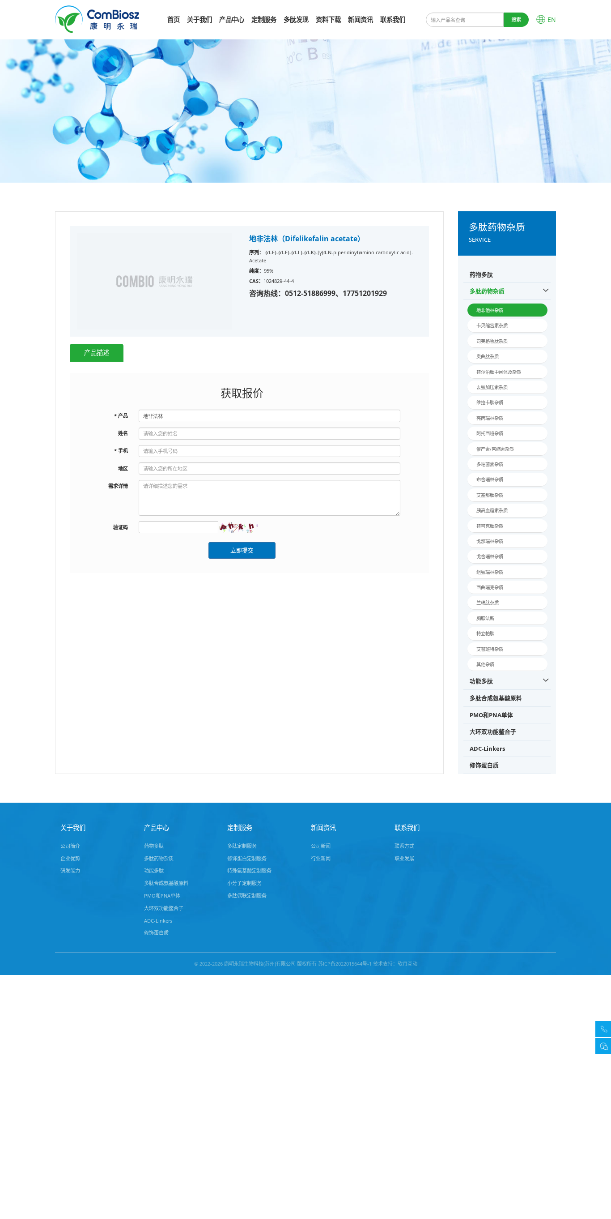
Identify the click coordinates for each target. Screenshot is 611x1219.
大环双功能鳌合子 (493, 731)
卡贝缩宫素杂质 (492, 325)
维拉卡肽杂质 (489, 402)
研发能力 (70, 870)
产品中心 (231, 19)
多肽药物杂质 (487, 291)
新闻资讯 (360, 19)
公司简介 (70, 846)
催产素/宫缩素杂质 (495, 449)
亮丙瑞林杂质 (489, 418)
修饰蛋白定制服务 (247, 858)
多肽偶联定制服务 (247, 895)
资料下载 (328, 19)
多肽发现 (296, 19)
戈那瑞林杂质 (489, 541)
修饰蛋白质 (484, 765)
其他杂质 (485, 664)
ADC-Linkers (487, 748)
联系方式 (404, 846)
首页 (173, 19)
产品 (121, 415)
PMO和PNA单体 (491, 715)
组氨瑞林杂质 (489, 572)
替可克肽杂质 (489, 526)
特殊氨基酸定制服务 (249, 870)
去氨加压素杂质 (492, 387)
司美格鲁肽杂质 (492, 341)
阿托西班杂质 (489, 433)
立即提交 (242, 550)
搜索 (516, 19)
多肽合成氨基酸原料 (496, 698)
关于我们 (199, 19)
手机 (121, 450)
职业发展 (404, 858)
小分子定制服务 (244, 883)
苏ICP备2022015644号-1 (345, 963)
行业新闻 (321, 858)
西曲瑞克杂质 (489, 587)
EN (551, 19)
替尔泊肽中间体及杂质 (498, 372)
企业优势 (70, 858)
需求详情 (118, 486)
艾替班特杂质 (489, 649)
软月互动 (407, 963)
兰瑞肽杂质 (487, 602)
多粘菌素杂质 (489, 464)
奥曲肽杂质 (487, 356)
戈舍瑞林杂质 (489, 556)
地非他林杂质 (489, 310)
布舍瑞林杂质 (489, 479)
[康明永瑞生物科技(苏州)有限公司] (97, 18)
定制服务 (263, 19)
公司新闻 (321, 846)
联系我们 (392, 19)
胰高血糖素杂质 (492, 510)
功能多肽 (481, 681)
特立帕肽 (485, 633)
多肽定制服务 (242, 846)
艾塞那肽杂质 (489, 495)
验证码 (120, 527)
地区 (123, 468)
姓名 (123, 433)
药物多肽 (481, 274)
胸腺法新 (485, 618)
